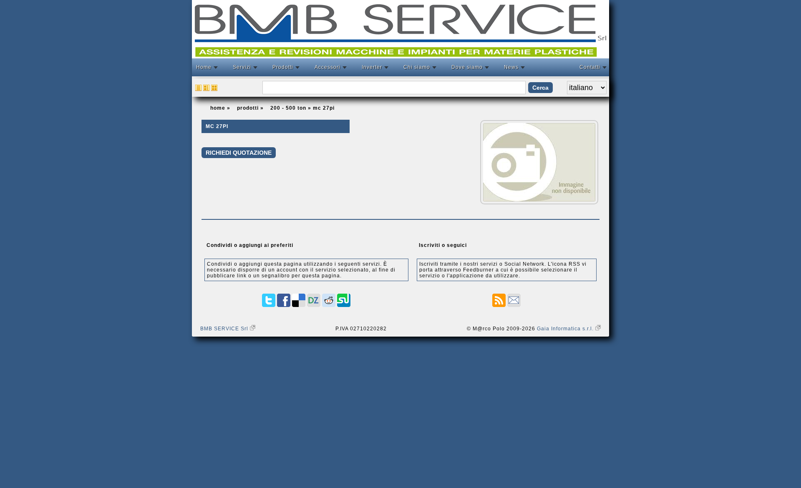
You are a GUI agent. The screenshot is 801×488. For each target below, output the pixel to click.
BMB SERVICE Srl (225, 329)
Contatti (589, 67)
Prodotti (282, 67)
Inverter (372, 67)
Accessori (327, 67)
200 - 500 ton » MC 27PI (302, 108)
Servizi (242, 67)
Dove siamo (467, 67)
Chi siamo (416, 67)
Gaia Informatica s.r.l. (566, 329)
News (511, 67)
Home (204, 67)
